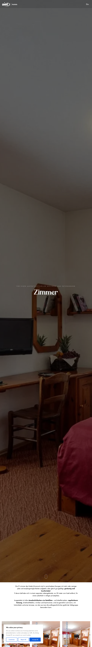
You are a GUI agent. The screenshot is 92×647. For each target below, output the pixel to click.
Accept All (35, 639)
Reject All (23, 639)
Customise (12, 639)
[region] (23, 634)
